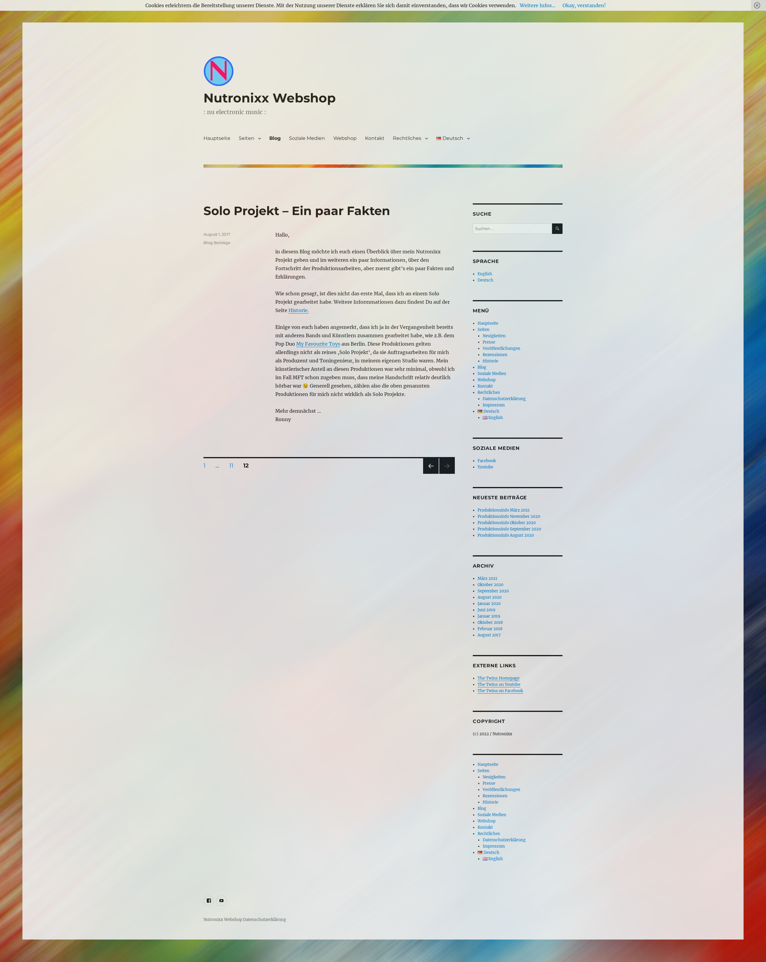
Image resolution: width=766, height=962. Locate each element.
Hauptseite (216, 138)
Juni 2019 (487, 609)
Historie (490, 361)
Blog (275, 138)
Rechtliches (407, 138)
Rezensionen (495, 354)
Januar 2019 (489, 616)
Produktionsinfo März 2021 (504, 510)
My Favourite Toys (318, 344)
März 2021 (487, 578)
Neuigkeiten (494, 335)
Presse (489, 342)
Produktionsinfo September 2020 (509, 529)
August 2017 (489, 635)
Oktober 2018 (490, 622)
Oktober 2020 (490, 584)
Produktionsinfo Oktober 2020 (507, 522)
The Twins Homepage (498, 678)
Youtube (485, 467)
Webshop (345, 138)
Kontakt (374, 138)
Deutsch (485, 280)
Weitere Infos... (537, 5)
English (485, 273)
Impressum (494, 405)
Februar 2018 (490, 628)
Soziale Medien (307, 138)
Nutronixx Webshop (269, 98)
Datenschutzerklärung (504, 398)
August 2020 (489, 597)
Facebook (487, 460)
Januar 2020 (489, 603)
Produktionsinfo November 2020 (509, 516)
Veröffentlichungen (501, 348)
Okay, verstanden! (584, 5)
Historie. (298, 310)
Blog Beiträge (216, 242)
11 (233, 465)
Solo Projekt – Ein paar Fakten (296, 210)
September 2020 (493, 591)
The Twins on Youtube (499, 684)
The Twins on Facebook (500, 690)
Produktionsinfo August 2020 (506, 535)
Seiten (246, 138)
